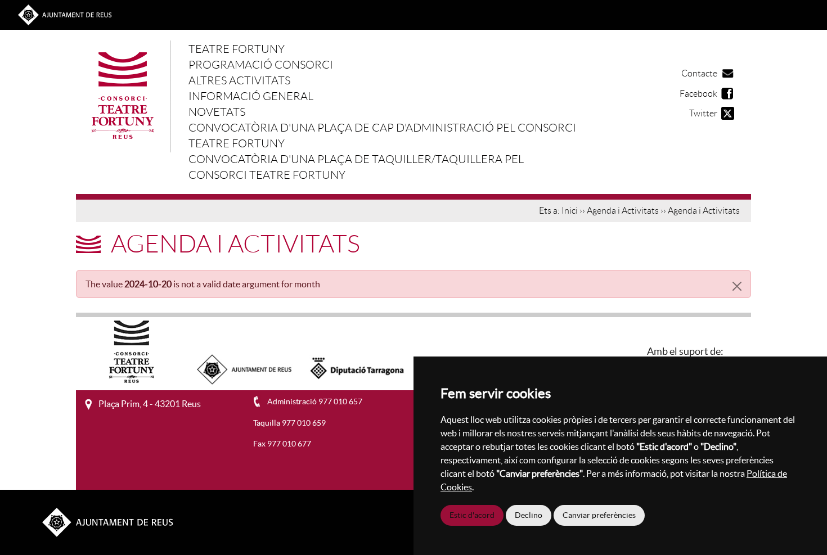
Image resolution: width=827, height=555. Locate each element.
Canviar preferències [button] (599, 515)
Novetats (216, 112)
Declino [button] (528, 515)
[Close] (736, 286)
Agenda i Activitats (623, 210)
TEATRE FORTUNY (236, 49)
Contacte (699, 73)
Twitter (703, 113)
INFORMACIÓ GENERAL (250, 96)
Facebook (698, 93)
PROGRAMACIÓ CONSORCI (260, 64)
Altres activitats (239, 80)
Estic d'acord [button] (472, 515)
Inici (569, 210)
